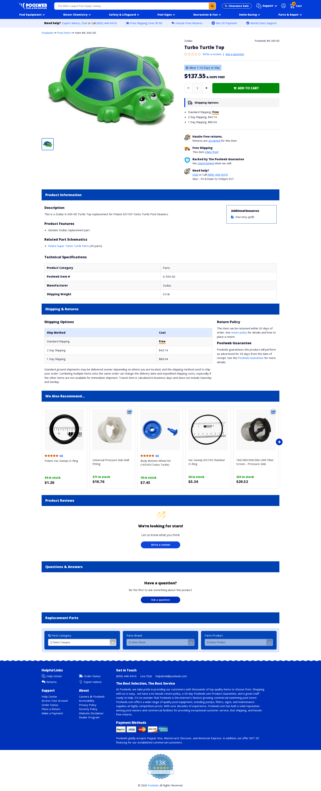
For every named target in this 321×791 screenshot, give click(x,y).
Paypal (151, 738)
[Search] (212, 6)
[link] (245, 88)
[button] (266, 6)
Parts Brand (134, 635)
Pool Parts (64, 33)
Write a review (212, 54)
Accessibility (86, 700)
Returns (51, 682)
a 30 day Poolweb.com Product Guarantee (209, 693)
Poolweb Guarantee (251, 358)
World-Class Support (263, 23)
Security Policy (88, 709)
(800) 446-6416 (106, 23)
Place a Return (51, 709)
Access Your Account (55, 700)
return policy (239, 332)
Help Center (54, 676)
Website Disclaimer (91, 713)
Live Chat (146, 676)
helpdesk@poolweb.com (171, 676)
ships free (211, 152)
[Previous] (40, 442)
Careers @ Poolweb (92, 696)
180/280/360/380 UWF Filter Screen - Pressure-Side (255, 462)
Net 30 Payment (226, 23)
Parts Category (61, 635)
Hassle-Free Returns (189, 23)
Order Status (92, 676)
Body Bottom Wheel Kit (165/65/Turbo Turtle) (155, 462)
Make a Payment (52, 713)
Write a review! (160, 544)
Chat (84, 23)
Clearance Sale (238, 6)
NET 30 (254, 738)
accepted (214, 140)
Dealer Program (89, 717)
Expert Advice (71, 23)
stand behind (205, 163)
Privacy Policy (87, 705)
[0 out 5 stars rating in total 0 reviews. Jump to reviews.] (193, 54)
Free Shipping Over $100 (146, 23)
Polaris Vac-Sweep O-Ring (61, 461)
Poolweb (47, 33)
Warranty (241, 217)
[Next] (279, 442)
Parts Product (214, 635)
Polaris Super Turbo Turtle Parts (68, 246)
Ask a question (235, 54)
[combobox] (135, 6)
